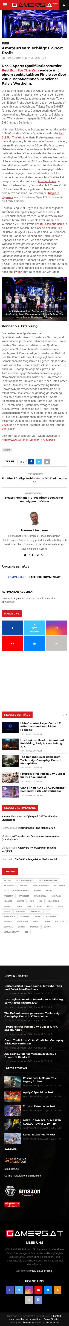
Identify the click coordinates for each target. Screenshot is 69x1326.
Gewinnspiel (40, 896)
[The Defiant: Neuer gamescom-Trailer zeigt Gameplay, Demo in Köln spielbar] (10, 760)
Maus (39, 906)
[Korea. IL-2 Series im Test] (12, 1138)
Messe (50, 906)
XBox (26, 932)
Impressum (14, 1319)
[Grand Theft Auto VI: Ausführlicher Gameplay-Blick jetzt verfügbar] (10, 791)
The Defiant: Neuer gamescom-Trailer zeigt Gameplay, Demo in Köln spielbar (41, 760)
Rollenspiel (51, 917)
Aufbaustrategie (41, 886)
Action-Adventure (25, 880)
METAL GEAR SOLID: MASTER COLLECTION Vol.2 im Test (42, 1122)
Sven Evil (31, 1096)
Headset (8, 901)
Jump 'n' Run (53, 901)
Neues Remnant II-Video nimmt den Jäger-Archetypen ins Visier (34, 499)
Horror (20, 901)
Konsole (8, 906)
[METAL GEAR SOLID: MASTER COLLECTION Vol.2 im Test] (12, 1124)
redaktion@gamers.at (41, 1270)
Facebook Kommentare (45, 577)
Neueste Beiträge (17, 714)
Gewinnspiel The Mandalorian (38, 828)
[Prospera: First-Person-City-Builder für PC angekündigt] (10, 777)
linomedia (28, 1322)
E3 (5, 891)
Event (49, 891)
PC (48, 911)
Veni (4, 429)
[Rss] (57, 1290)
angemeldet (19, 598)
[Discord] (38, 1300)
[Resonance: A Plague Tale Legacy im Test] (12, 1082)
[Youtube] (38, 1290)
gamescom (24, 896)
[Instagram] (29, 1290)
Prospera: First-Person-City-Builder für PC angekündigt (42, 775)
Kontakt (57, 1316)
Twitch (18, 272)
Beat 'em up (59, 886)
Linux (19, 906)
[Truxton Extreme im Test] (12, 1110)
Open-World (35, 911)
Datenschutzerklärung (31, 1319)
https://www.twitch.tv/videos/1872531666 (28, 440)
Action (7, 880)
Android (24, 886)
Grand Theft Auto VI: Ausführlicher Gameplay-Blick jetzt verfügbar (42, 789)
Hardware (56, 896)
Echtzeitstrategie (20, 891)
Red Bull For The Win (20, 70)
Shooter (8, 922)
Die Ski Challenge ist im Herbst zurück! (36, 859)
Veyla (5, 425)
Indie (32, 901)
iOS (40, 901)
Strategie (59, 922)
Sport (36, 922)
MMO (60, 906)
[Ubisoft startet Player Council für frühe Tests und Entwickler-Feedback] (10, 727)
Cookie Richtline (51, 1319)
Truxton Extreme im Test (39, 1106)
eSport (5, 43)
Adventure (9, 886)
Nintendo (20, 911)
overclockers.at (52, 1322)
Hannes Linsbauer (14, 58)
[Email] (48, 1290)
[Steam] (29, 1300)
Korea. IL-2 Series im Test (39, 1134)
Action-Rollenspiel (48, 880)
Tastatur (34, 927)
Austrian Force (47, 181)
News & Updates (16, 976)
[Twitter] (19, 1290)
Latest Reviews (15, 1068)
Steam (47, 922)
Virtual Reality (11, 932)
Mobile (7, 911)
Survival (8, 927)
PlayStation (9, 917)
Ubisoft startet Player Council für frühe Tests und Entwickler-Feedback (41, 726)
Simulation (22, 922)
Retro (38, 917)
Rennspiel (25, 917)
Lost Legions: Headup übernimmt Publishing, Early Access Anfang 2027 (42, 743)
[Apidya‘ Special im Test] (12, 1096)
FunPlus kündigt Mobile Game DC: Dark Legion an (34, 480)
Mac (29, 906)
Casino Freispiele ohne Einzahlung (23, 1175)
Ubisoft (47, 927)
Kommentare (17, 577)
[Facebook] (10, 1290)
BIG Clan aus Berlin (52, 224)
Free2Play (8, 896)
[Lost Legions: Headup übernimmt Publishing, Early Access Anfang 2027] (10, 744)
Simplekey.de (11, 1168)
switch (21, 927)
